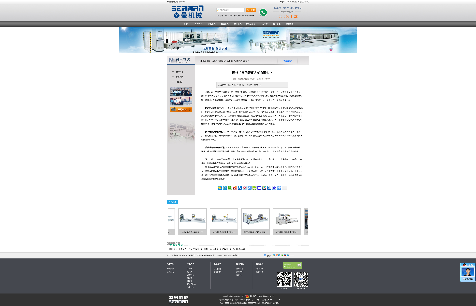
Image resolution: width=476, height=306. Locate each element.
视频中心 (259, 272)
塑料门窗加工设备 (211, 249)
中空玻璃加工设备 (248, 16)
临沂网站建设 (274, 303)
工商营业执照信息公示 (266, 296)
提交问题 (217, 269)
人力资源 (264, 24)
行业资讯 (179, 77)
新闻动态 (179, 72)
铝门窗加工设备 (239, 249)
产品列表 (190, 264)
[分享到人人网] (239, 187)
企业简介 (175, 255)
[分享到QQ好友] (284, 255)
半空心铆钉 (229, 16)
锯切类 (189, 272)
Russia (288, 2)
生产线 (189, 269)
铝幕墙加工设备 (226, 249)
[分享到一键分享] (249, 187)
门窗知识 (179, 82)
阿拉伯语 (295, 2)
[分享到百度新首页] (274, 187)
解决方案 (277, 24)
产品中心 (211, 24)
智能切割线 (191, 284)
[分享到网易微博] (244, 187)
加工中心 (190, 275)
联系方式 (170, 272)
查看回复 (217, 272)
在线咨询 (217, 264)
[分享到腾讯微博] (224, 187)
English (282, 2)
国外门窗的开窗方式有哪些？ (238, 61)
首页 (186, 24)
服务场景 (210, 255)
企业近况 (192, 255)
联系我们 (290, 24)
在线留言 (227, 255)
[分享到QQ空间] (219, 187)
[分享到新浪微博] (234, 187)
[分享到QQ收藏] (264, 187)
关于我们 (198, 24)
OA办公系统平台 (303, 2)
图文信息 (259, 264)
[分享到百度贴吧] (269, 187)
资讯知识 (240, 264)
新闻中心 (224, 24)
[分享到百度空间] (254, 187)
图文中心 (237, 24)
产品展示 (183, 255)
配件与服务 (250, 24)
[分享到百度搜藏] (259, 187)
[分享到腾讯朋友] (229, 187)
